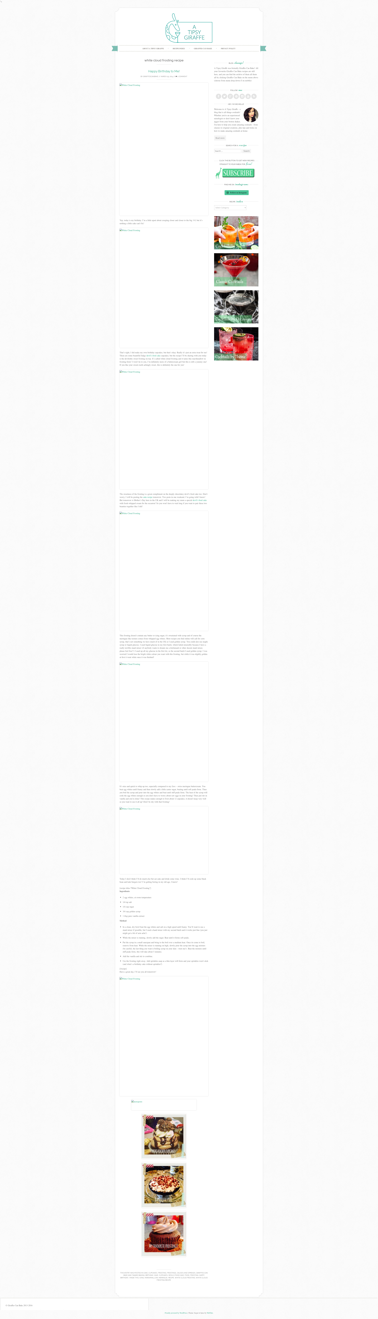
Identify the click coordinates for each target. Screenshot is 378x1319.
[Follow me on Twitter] (224, 96)
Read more (220, 137)
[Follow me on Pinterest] (236, 96)
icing (142, 1278)
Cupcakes (153, 1273)
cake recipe (147, 497)
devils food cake (176, 1275)
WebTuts (210, 1313)
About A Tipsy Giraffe (153, 48)
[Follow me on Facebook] (218, 96)
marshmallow (151, 1278)
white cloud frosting (185, 1278)
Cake (146, 1273)
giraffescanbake (150, 76)
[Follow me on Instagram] (242, 96)
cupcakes (163, 1275)
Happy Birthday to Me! (164, 71)
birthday (149, 1275)
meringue (163, 1278)
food (187, 1275)
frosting (194, 1275)
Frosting (162, 1273)
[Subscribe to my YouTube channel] (248, 96)
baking (142, 1275)
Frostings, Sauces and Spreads (181, 1273)
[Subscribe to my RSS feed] (254, 96)
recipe (171, 1278)
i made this (134, 1278)
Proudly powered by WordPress (176, 1313)
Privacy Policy (228, 48)
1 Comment (182, 76)
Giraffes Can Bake (203, 48)
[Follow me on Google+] (230, 96)
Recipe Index (179, 48)
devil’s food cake (153, 355)
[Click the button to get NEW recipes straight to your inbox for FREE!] (236, 177)
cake (156, 1275)
